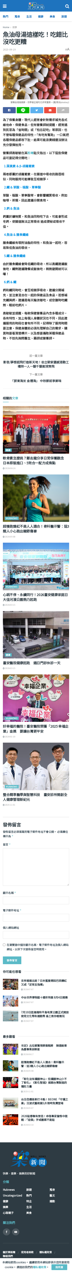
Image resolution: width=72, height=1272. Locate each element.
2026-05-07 (28, 1108)
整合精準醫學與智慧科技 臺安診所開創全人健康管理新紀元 (35, 797)
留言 (7, 844)
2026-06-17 (28, 1054)
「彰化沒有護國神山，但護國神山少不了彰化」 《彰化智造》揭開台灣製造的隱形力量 (44, 1082)
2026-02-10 (28, 1124)
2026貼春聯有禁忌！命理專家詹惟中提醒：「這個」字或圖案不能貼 (44, 1118)
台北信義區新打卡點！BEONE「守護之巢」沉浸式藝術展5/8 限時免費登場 (44, 1101)
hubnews (11, 518)
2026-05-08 (10, 536)
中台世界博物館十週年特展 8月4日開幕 (44, 997)
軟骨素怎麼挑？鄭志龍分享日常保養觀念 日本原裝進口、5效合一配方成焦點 (35, 460)
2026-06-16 (10, 468)
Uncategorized (12, 1195)
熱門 (5, 16)
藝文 (52, 1195)
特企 (29, 1201)
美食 (52, 16)
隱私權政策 (45, 1252)
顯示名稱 (9, 893)
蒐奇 (17, 16)
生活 (29, 16)
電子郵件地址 (12, 910)
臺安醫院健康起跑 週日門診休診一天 (31, 662)
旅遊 (64, 16)
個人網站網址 (11, 927)
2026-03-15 (10, 604)
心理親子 (8, 1213)
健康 (40, 16)
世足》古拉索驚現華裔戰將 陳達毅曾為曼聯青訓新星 (44, 1047)
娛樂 (5, 1207)
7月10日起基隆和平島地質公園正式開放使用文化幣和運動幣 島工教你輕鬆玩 (45, 1014)
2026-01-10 (10, 736)
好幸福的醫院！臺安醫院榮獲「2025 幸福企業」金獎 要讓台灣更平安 (36, 728)
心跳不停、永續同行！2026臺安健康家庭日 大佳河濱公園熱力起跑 (35, 597)
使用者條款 (27, 1252)
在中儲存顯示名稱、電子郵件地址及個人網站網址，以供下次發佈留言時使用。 (38, 947)
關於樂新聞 (9, 1252)
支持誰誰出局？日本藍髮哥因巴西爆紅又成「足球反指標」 (44, 982)
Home (6, 27)
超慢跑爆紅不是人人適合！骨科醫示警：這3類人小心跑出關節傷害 (36, 528)
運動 (52, 1201)
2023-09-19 (9, 49)
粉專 (30, 152)
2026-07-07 (28, 989)
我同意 (59, 1267)
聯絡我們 (8, 1256)
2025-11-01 (10, 804)
